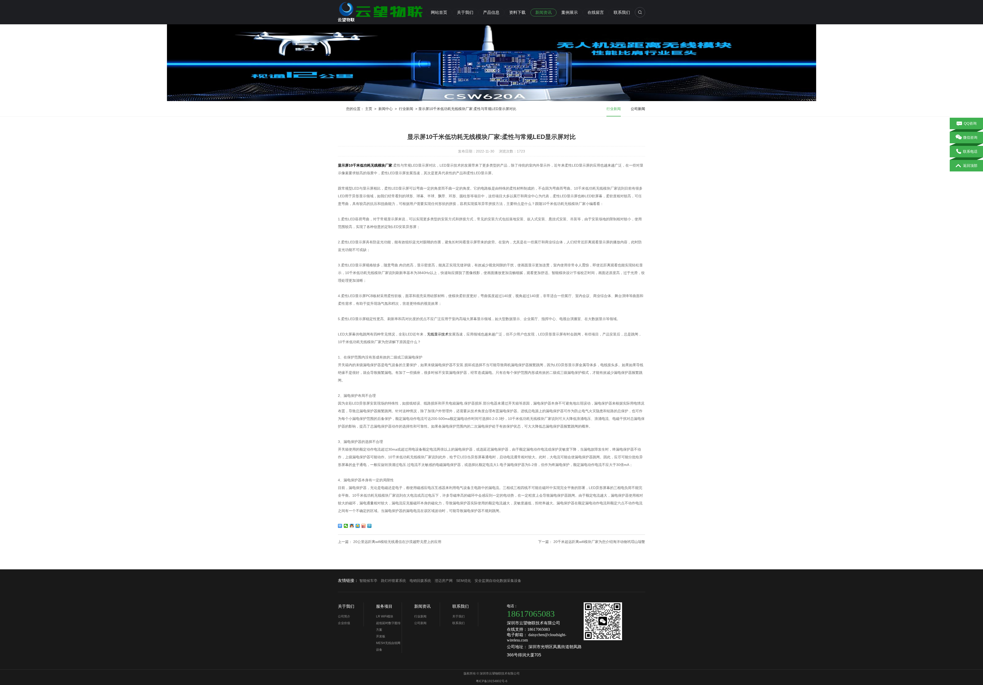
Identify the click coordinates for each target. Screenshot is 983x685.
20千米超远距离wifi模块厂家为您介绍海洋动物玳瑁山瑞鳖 (599, 542)
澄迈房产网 (444, 581)
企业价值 (344, 623)
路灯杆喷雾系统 (393, 581)
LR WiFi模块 (384, 616)
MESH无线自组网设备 (388, 646)
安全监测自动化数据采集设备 (498, 581)
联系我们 (622, 12)
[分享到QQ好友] (352, 526)
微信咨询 (970, 137)
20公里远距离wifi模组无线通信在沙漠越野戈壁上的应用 (397, 542)
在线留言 (595, 12)
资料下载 (517, 12)
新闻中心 (385, 109)
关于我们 (465, 12)
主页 (368, 109)
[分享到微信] (346, 526)
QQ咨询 (970, 123)
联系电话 (970, 151)
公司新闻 (638, 109)
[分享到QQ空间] (358, 526)
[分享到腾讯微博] (369, 526)
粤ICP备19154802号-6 (491, 681)
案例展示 (569, 12)
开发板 (380, 636)
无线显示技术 (437, 334)
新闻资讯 (543, 12)
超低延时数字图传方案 (388, 626)
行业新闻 (406, 109)
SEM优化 (463, 581)
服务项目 (384, 606)
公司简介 (344, 616)
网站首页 (439, 12)
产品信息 (491, 12)
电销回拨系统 (420, 581)
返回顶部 (970, 166)
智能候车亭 (368, 581)
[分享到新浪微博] (363, 526)
